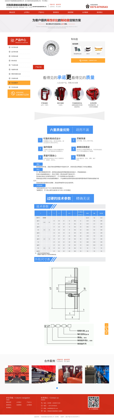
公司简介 (27, 12)
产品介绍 (38, 67)
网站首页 (12, 12)
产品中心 (41, 12)
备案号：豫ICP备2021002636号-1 (70, 416)
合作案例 (85, 12)
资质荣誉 (70, 12)
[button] (57, 388)
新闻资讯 (56, 12)
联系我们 (100, 12)
